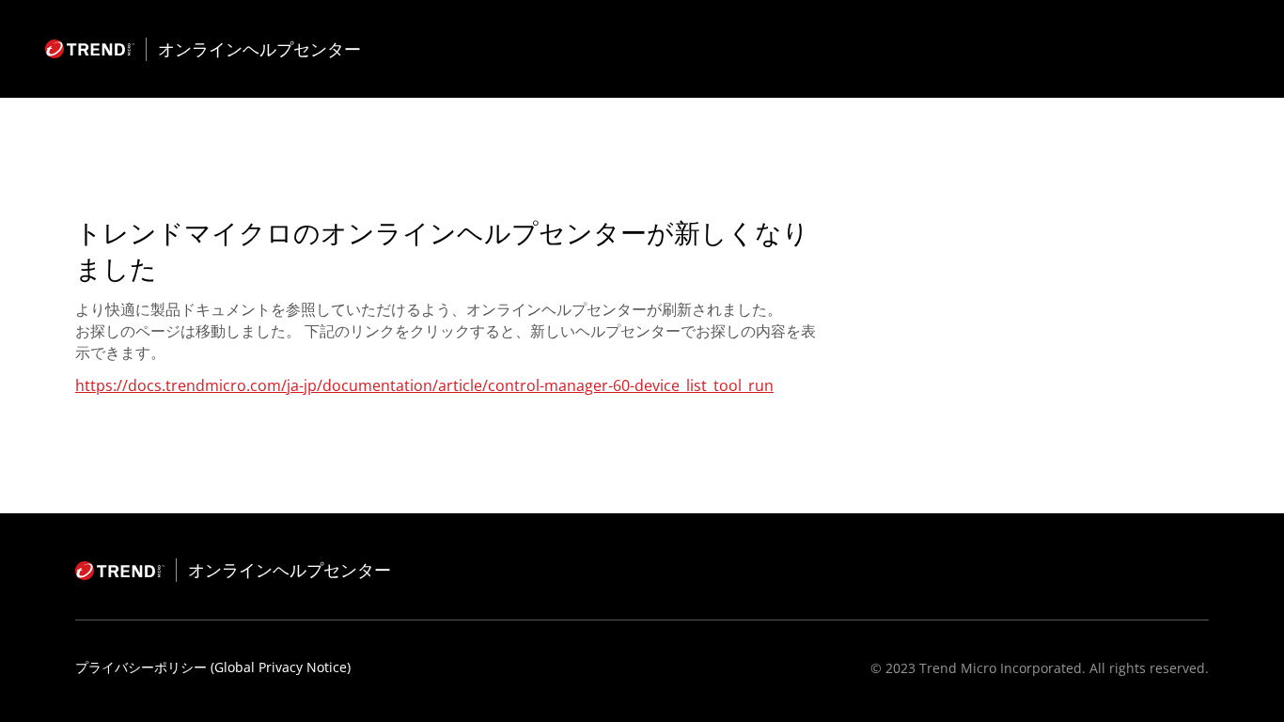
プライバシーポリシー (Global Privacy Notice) (213, 667)
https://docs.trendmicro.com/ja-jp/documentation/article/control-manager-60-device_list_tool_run (424, 385)
